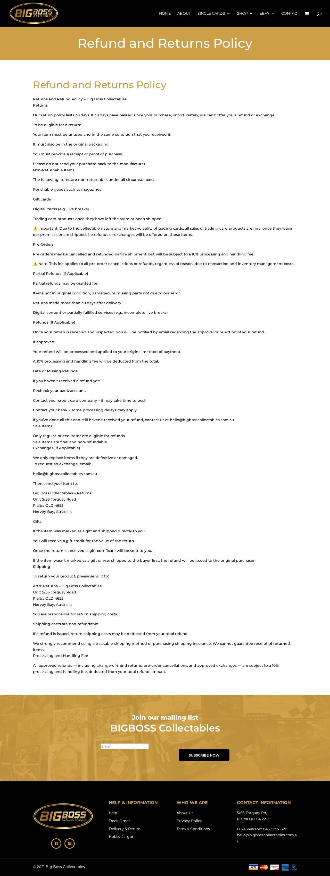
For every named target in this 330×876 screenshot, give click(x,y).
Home (165, 14)
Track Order (119, 820)
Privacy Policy (189, 820)
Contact (290, 14)
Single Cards (211, 14)
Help (113, 812)
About (184, 14)
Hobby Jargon (121, 836)
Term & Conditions (193, 828)
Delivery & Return (125, 828)
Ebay (264, 14)
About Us (185, 812)
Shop (242, 14)
